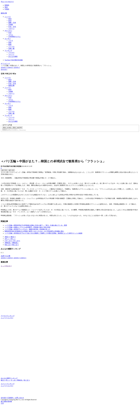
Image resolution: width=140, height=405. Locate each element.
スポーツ (11, 28)
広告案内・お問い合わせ (15, 398)
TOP (2, 403)
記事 (5, 256)
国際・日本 (12, 22)
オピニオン (8, 30)
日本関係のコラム (14, 36)
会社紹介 (4, 398)
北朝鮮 (10, 24)
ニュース (8, 16)
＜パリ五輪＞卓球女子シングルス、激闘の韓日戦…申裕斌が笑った (27, 229)
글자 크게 (11, 170)
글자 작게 (4, 170)
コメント (11, 54)
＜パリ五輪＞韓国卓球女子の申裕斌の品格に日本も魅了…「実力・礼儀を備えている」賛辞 (36, 225)
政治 (9, 18)
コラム (10, 34)
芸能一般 (11, 48)
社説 (9, 32)
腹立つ (3, 380)
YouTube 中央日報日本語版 (14, 60)
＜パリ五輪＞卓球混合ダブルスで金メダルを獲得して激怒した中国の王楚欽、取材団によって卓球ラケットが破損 (43, 233)
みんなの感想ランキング (9, 378)
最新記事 (4, 13)
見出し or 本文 (7, 127)
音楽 (9, 42)
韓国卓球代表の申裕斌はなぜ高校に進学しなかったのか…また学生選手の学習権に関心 (34, 231)
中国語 (7, 9)
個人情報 (4, 401)
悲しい (8, 380)
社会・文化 (12, 26)
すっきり (14, 380)
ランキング (8, 50)
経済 (9, 20)
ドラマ (10, 40)
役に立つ (27, 380)
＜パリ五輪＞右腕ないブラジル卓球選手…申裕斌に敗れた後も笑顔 (27, 227)
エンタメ (8, 38)
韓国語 (7, 5)
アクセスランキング (7, 316)
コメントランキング (7, 384)
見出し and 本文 (17, 127)
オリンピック (5, 63)
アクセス (11, 52)
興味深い (20, 380)
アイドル (11, 46)
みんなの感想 (13, 56)
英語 (6, 7)
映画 (9, 44)
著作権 (9, 401)
